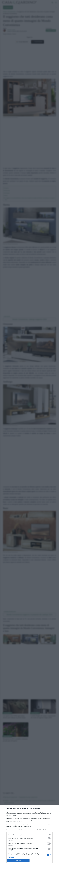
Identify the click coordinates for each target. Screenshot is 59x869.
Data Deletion (21, 866)
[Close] (56, 808)
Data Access (29, 866)
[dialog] (29, 837)
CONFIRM (18, 860)
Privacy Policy (38, 866)
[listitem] (29, 835)
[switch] (49, 838)
